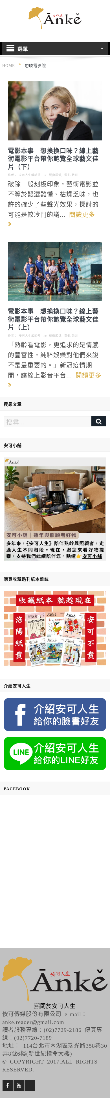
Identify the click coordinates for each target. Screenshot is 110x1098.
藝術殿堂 (55, 174)
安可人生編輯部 (30, 174)
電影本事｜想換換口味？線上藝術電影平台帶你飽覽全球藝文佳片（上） (53, 318)
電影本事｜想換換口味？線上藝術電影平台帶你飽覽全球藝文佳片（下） (53, 158)
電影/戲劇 (71, 174)
